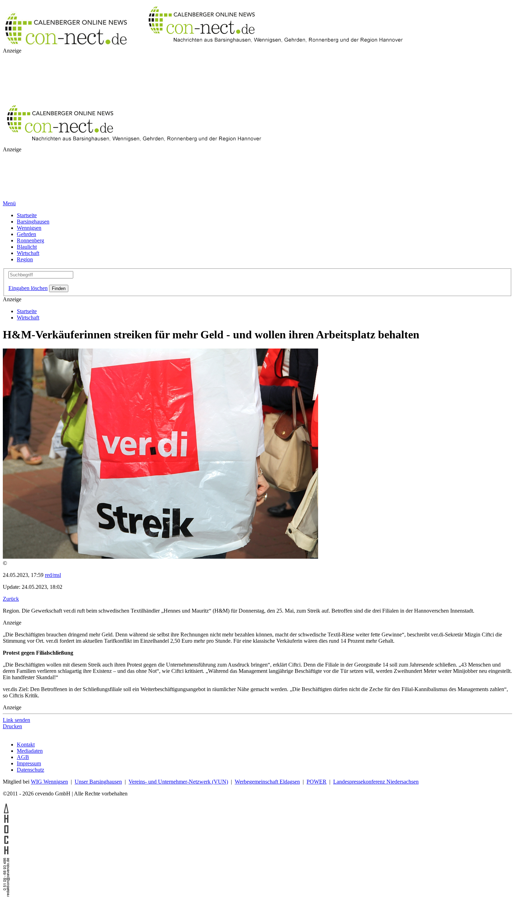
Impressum (29, 763)
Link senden (16, 720)
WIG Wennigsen (49, 782)
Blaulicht (27, 247)
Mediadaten (30, 751)
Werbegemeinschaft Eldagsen (267, 782)
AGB (23, 757)
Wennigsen (29, 228)
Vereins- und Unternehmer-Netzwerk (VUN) (178, 782)
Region (25, 259)
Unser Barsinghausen (98, 782)
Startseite (27, 215)
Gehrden (26, 234)
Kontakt (26, 744)
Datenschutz (30, 770)
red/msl (53, 575)
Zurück (11, 599)
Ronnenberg (30, 240)
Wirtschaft (28, 253)
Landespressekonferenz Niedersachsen (376, 782)
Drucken (12, 726)
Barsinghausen (33, 222)
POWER (317, 782)
